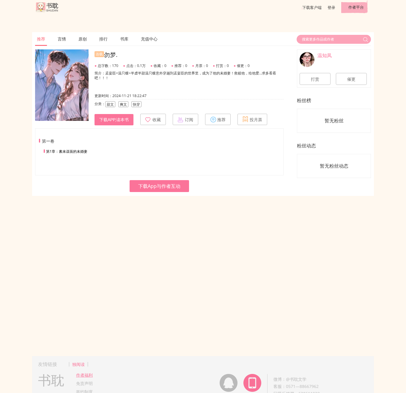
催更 (351, 79)
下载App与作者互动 (159, 186)
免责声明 (84, 383)
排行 (103, 39)
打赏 (315, 79)
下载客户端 (312, 7)
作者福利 (84, 375)
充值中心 (149, 39)
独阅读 (78, 364)
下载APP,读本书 (114, 119)
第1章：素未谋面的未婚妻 (66, 151)
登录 (331, 7)
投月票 (256, 119)
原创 (82, 39)
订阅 (189, 119)
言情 (62, 39)
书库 (124, 39)
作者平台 (356, 7)
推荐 (41, 39)
